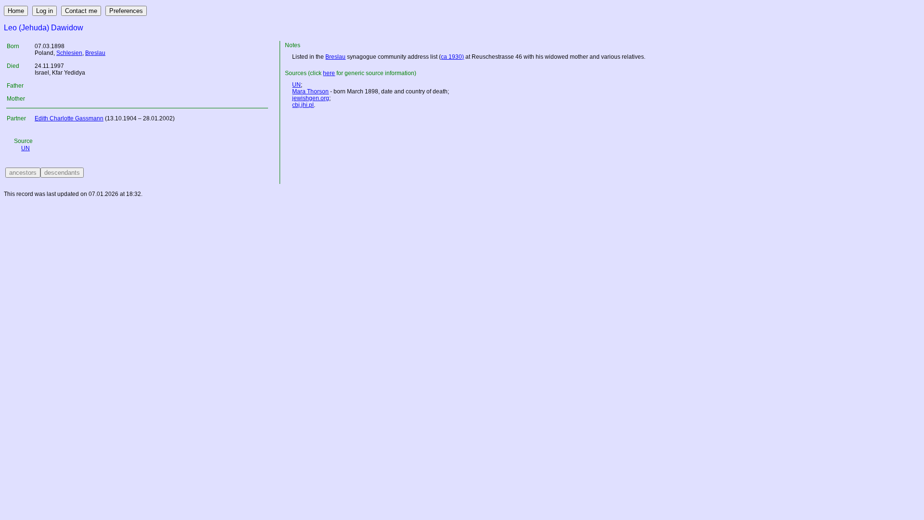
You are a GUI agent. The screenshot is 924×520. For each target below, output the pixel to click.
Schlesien (69, 53)
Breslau (95, 53)
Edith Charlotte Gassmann (69, 118)
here (329, 73)
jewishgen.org (310, 98)
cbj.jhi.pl (303, 105)
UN (25, 148)
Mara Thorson (310, 91)
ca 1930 (451, 56)
